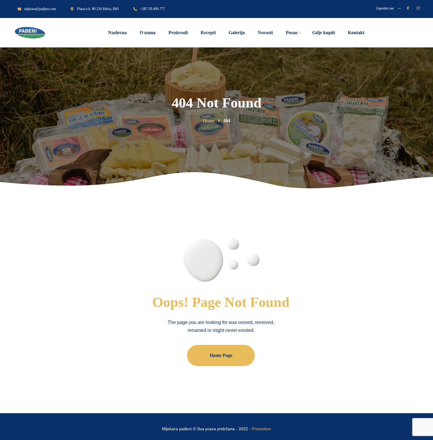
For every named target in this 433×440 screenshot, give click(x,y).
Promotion (261, 428)
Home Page (221, 355)
